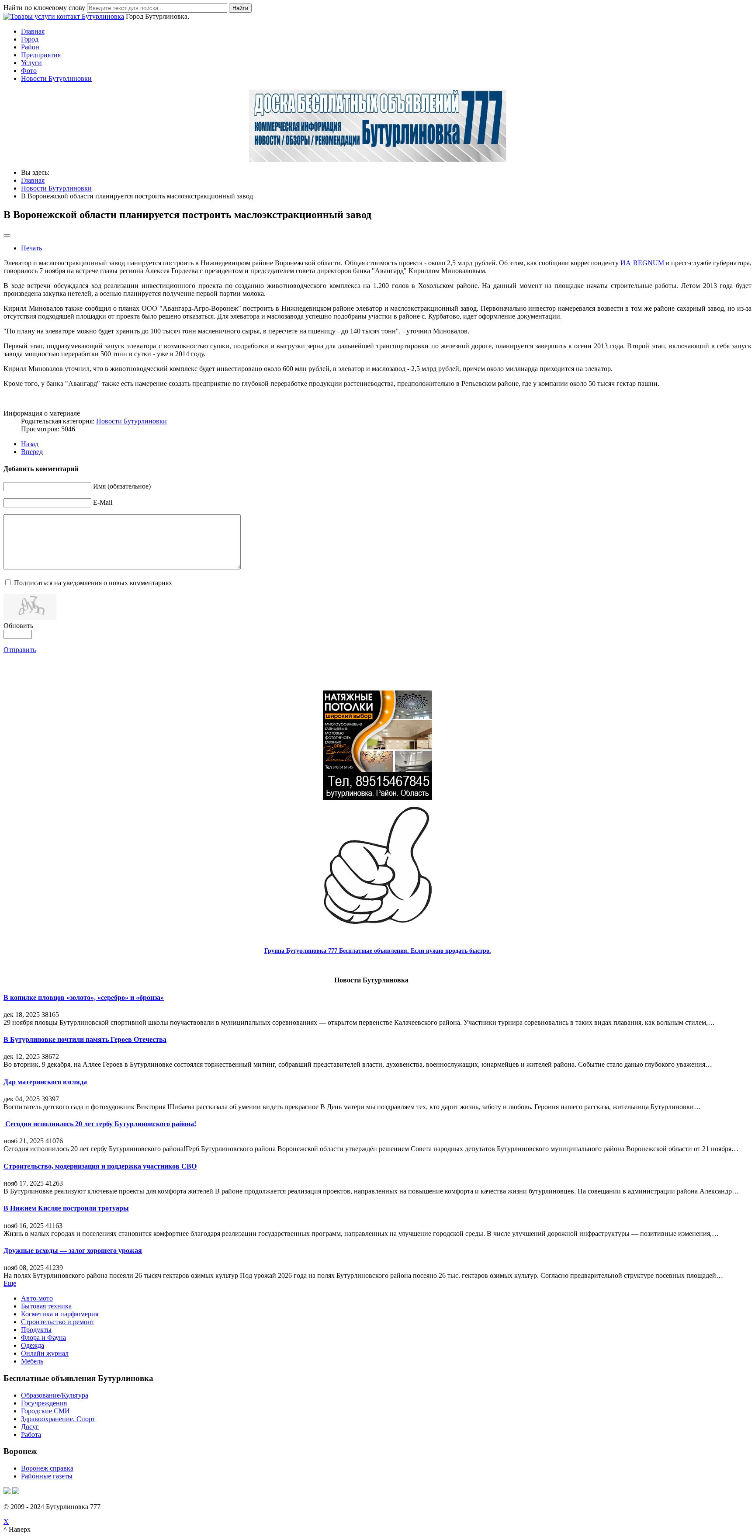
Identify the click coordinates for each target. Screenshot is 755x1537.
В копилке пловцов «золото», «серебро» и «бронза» (83, 997)
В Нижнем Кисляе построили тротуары (66, 1208)
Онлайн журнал (45, 1353)
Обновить (18, 625)
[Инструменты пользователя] (6, 235)
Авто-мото (37, 1298)
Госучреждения (44, 1403)
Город (29, 39)
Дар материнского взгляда (45, 1082)
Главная (33, 31)
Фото (29, 70)
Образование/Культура (54, 1395)
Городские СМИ (45, 1411)
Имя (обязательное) (122, 486)
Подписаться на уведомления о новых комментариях (93, 582)
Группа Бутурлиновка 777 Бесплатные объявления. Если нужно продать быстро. (377, 950)
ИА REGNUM (642, 263)
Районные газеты (47, 1476)
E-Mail (102, 502)
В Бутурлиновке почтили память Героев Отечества (84, 1039)
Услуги (31, 62)
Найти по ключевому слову (44, 7)
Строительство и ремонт (57, 1321)
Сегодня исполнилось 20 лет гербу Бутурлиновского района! (99, 1124)
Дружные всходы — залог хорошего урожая (72, 1250)
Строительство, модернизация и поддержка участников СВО (100, 1166)
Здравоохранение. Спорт (58, 1419)
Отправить (19, 649)
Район (30, 47)
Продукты (36, 1329)
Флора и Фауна (43, 1337)
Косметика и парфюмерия (59, 1314)
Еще (9, 1283)
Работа (31, 1434)
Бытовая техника (46, 1306)
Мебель (32, 1361)
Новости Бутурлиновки (56, 78)
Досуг (30, 1426)
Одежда (32, 1345)
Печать (31, 248)
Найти (240, 8)
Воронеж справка (47, 1468)
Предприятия (41, 55)
